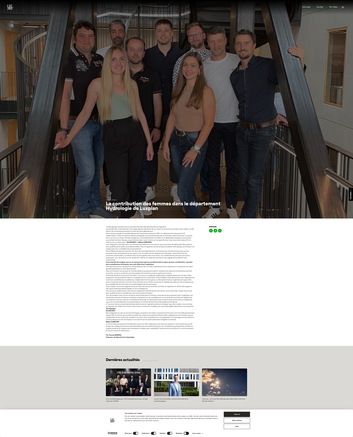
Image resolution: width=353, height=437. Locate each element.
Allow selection (237, 420)
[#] (342, 7)
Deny (237, 426)
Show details (196, 433)
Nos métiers (333, 7)
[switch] (153, 433)
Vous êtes (320, 7)
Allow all (237, 414)
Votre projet (306, 7)
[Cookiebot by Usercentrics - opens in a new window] (113, 433)
